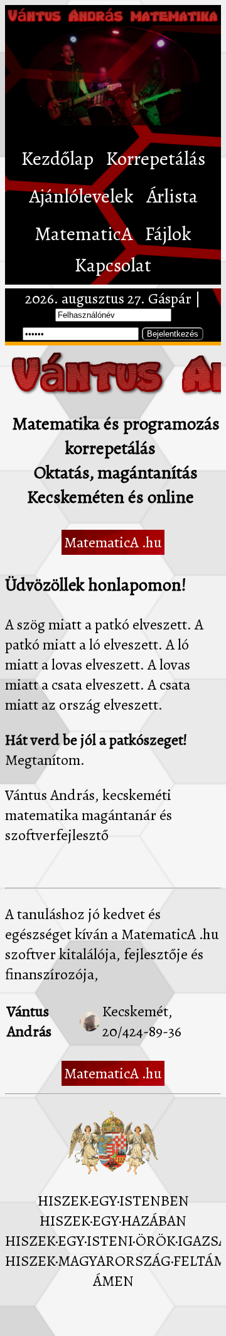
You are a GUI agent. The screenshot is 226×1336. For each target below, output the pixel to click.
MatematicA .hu (113, 542)
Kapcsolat (113, 265)
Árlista (172, 196)
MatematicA (83, 234)
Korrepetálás (155, 158)
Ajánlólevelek (81, 196)
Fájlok (168, 234)
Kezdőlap (57, 158)
